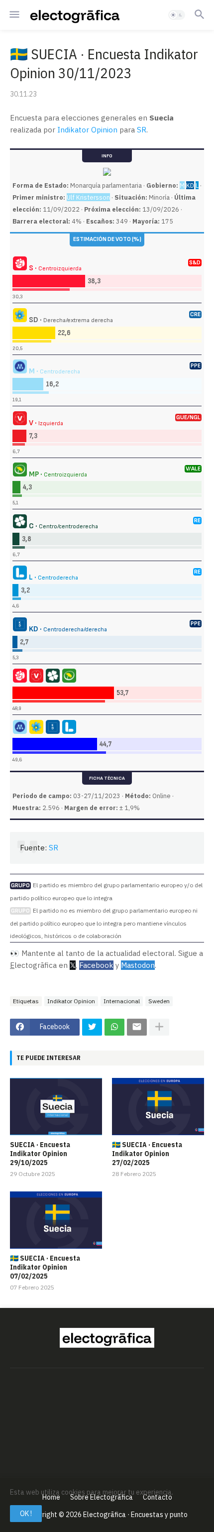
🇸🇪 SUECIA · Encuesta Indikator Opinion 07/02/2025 (45, 1267)
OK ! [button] (26, 1513)
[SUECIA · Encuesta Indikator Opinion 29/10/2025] (56, 1106)
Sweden (159, 1001)
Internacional (122, 1001)
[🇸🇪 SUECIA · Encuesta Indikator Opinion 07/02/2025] (56, 1220)
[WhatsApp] (114, 1027)
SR (141, 129)
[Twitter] (92, 1027)
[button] (13, 14)
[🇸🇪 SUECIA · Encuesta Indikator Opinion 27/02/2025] (158, 1106)
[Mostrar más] (159, 1027)
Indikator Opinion (87, 129)
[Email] (137, 1027)
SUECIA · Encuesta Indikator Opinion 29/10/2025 (40, 1153)
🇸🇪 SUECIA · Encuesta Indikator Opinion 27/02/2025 (147, 1153)
